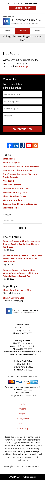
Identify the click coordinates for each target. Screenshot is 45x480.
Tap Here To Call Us (22, 7)
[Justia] (22, 145)
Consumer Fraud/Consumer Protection (21, 166)
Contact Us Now (22, 129)
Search (22, 228)
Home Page (22, 66)
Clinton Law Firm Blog (13, 298)
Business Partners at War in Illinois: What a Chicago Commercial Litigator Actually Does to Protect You (21, 273)
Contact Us (22, 423)
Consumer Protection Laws (16, 188)
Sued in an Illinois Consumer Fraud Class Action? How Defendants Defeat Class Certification (22, 258)
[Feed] (35, 145)
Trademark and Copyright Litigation (20, 204)
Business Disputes (11, 162)
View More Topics (11, 207)
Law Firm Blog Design (22, 477)
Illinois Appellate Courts (14, 196)
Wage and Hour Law (12, 200)
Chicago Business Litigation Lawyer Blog (22, 20)
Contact (22, 30)
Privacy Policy (22, 418)
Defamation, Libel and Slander (17, 170)
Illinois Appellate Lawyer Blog (17, 290)
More (37, 30)
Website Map (22, 428)
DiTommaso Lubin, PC (31, 466)
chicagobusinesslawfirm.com (22, 395)
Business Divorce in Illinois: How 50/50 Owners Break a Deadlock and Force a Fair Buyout (21, 244)
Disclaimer (22, 413)
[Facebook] (10, 145)
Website (22, 408)
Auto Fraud (8, 181)
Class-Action (9, 158)
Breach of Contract (12, 184)
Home (7, 30)
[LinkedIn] (16, 145)
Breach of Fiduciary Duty (15, 192)
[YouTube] (29, 145)
